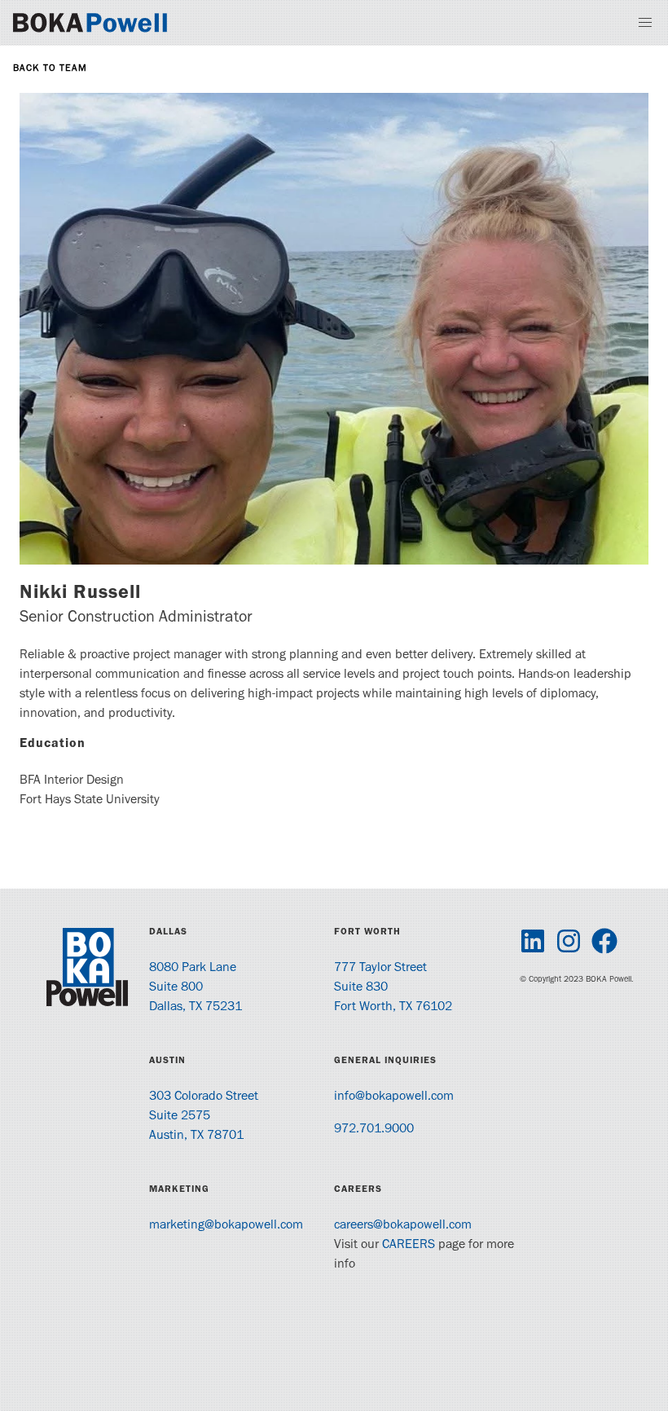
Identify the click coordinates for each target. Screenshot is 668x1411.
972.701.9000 (374, 1129)
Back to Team (50, 69)
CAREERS (408, 1245)
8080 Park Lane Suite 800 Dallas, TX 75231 (195, 988)
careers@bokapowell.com (403, 1226)
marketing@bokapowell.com (226, 1226)
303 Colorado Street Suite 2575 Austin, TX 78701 (203, 1117)
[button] (645, 23)
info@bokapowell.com (394, 1097)
